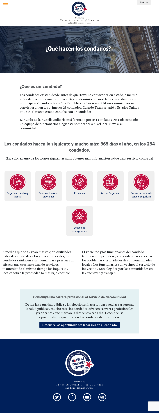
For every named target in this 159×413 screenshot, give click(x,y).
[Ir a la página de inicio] (79, 9)
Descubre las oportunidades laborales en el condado (79, 324)
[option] (144, 2)
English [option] (144, 2)
